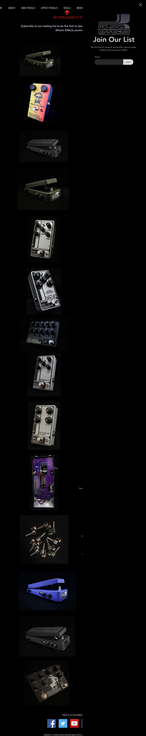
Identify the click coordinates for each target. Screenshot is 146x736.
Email (97, 57)
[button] (140, 5)
